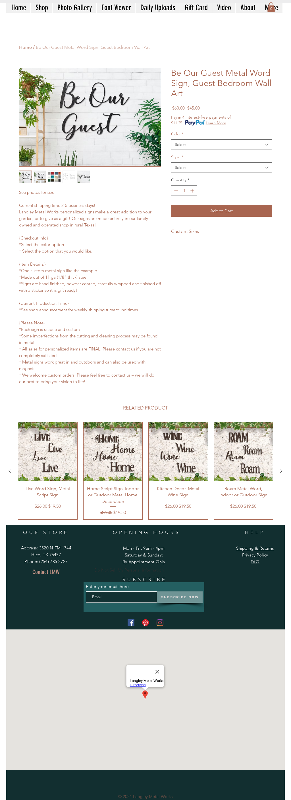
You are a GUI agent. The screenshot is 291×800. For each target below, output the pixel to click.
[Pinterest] (145, 622)
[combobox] (221, 144)
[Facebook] (131, 622)
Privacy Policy (255, 555)
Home (25, 47)
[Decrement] (175, 191)
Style (177, 156)
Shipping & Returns (255, 548)
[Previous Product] (9, 470)
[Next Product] (281, 470)
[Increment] (192, 191)
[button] (271, 7)
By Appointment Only (143, 561)
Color (177, 134)
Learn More (216, 122)
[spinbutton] (184, 191)
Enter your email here (107, 586)
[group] (145, 470)
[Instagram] (160, 622)
